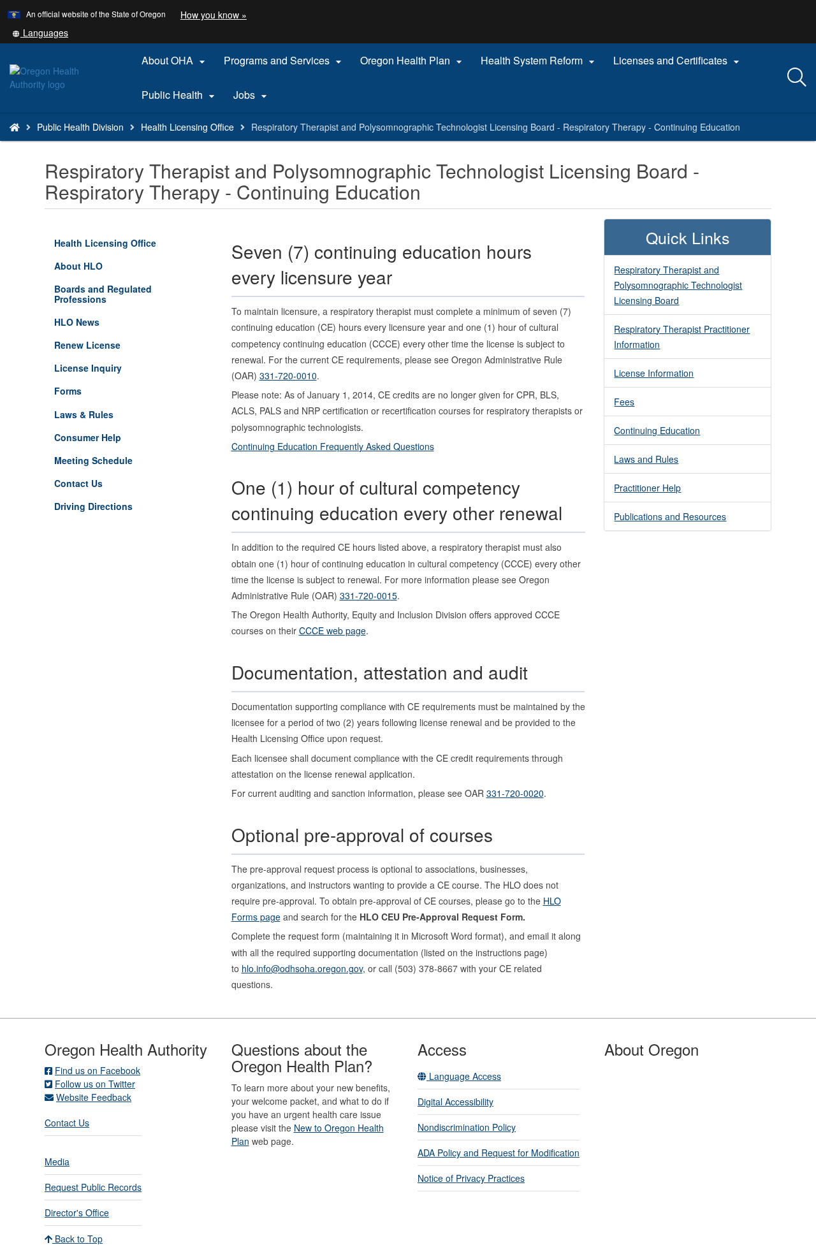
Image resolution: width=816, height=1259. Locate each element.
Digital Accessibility (455, 1101)
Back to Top (77, 1238)
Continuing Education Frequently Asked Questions (332, 446)
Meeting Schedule (93, 460)
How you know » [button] (213, 14)
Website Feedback (93, 1097)
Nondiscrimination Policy (467, 1127)
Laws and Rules (646, 459)
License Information (654, 373)
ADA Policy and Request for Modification (498, 1152)
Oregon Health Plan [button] (412, 60)
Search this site (134, 143)
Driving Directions (93, 506)
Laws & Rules (83, 414)
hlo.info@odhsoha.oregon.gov (302, 968)
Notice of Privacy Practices (471, 1178)
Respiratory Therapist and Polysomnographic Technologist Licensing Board (678, 285)
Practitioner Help (647, 487)
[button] (40, 32)
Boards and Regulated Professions (103, 293)
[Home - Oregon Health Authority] (15, 126)
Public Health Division (80, 126)
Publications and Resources (670, 516)
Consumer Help (87, 437)
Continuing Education (657, 430)
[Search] (797, 78)
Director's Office (77, 1212)
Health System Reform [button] (539, 60)
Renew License (87, 344)
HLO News (76, 322)
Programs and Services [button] (284, 60)
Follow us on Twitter (95, 1083)
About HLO (78, 265)
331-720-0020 (515, 793)
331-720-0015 (368, 595)
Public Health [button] (180, 95)
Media (57, 1161)
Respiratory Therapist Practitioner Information (682, 337)
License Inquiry (106, 370)
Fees (624, 401)
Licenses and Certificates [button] (678, 60)
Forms (68, 390)
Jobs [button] (251, 95)
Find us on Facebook (97, 1070)
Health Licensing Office (187, 126)
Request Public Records (93, 1187)
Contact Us (78, 483)
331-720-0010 (288, 375)
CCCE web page (332, 630)
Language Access (463, 1076)
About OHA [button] (175, 60)
